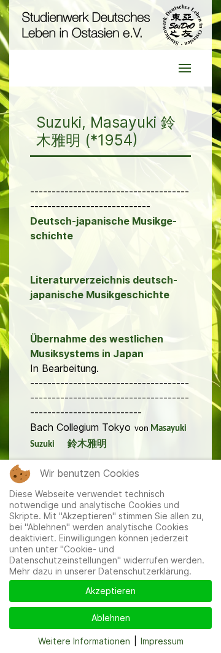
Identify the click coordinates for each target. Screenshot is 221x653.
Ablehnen (110, 617)
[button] (185, 68)
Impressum (162, 641)
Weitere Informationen (84, 641)
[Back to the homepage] (110, 25)
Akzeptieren (110, 590)
